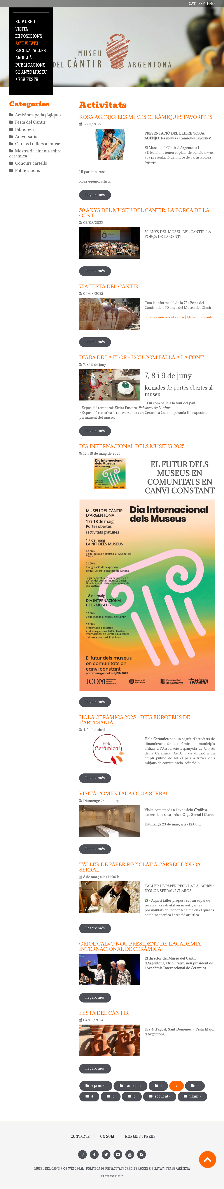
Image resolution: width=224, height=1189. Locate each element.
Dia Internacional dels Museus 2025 (132, 446)
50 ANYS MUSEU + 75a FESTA (31, 76)
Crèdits (131, 1169)
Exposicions (28, 36)
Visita (21, 29)
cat (192, 3)
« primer (98, 1085)
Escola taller (30, 51)
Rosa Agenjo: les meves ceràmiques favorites (145, 117)
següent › (162, 1096)
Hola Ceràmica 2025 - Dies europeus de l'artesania (134, 720)
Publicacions (30, 65)
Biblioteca (25, 129)
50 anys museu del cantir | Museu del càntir (179, 317)
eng (211, 3)
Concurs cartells (31, 163)
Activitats (26, 44)
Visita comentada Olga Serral (124, 793)
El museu (25, 22)
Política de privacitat (104, 1169)
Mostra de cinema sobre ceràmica (35, 153)
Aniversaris (26, 136)
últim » (195, 1096)
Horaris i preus (140, 1137)
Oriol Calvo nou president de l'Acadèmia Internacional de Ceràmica (140, 946)
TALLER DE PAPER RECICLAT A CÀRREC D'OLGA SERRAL (140, 867)
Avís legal (76, 1169)
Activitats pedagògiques (38, 114)
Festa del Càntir (30, 122)
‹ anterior (133, 1085)
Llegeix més (98, 194)
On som (107, 1137)
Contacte (80, 1137)
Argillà (23, 58)
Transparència (178, 1169)
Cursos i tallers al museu (39, 143)
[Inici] (112, 36)
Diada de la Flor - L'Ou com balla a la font (141, 357)
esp (201, 3)
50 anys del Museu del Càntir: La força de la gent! (144, 213)
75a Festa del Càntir (108, 286)
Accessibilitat (151, 1169)
